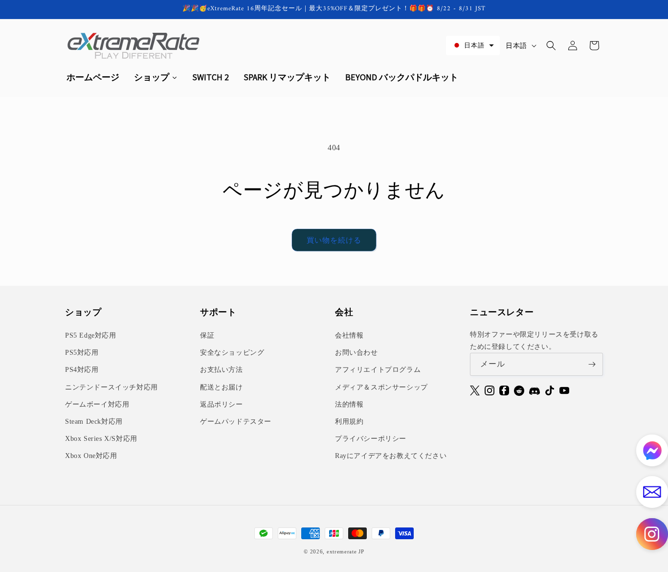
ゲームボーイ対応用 (97, 404)
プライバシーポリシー (370, 438)
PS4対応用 (82, 369)
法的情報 (349, 404)
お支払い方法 (221, 369)
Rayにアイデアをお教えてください (390, 455)
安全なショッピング (232, 352)
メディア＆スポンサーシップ (381, 387)
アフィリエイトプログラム (378, 369)
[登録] (591, 364)
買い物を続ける (334, 240)
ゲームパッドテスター (235, 421)
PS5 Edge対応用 (90, 335)
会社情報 (349, 335)
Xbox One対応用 (91, 455)
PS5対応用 (82, 352)
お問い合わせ (356, 352)
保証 (207, 335)
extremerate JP (345, 551)
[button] (473, 45)
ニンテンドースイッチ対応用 (111, 387)
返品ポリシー (221, 404)
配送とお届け (221, 387)
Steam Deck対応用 (94, 421)
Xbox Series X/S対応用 (101, 438)
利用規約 (349, 421)
